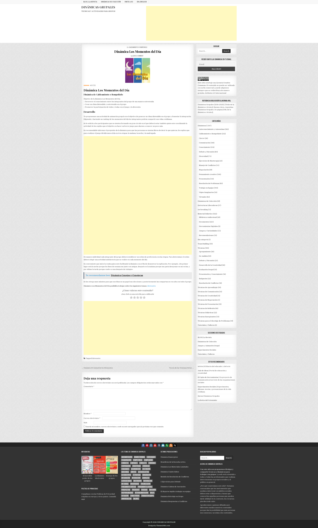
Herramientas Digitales (208, 226)
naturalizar (148, 481)
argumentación (127, 457)
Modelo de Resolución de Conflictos (175, 477)
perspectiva (126, 490)
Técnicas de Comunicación (208, 292)
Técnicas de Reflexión (206, 308)
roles (152, 493)
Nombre (88, 414)
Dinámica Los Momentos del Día (137, 51)
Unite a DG (129, 2)
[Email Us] (163, 445)
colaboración (126, 460)
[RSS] (171, 445)
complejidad (148, 460)
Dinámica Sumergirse (169, 457)
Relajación (203, 279)
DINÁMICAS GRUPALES (98, 7)
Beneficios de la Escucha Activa (173, 462)
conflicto (143, 463)
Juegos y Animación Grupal (208, 346)
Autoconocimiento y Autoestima (211, 129)
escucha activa (143, 472)
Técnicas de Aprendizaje (207, 287)
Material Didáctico (205, 214)
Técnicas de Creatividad (207, 296)
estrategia (136, 475)
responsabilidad (127, 493)
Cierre (201, 138)
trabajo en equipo (147, 496)
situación (125, 496)
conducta (125, 463)
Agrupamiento (205, 252)
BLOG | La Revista (90, 2)
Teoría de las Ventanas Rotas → (181, 368)
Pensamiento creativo (208, 174)
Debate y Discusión (206, 152)
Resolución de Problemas (209, 183)
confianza (134, 463)
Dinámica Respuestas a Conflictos (174, 501)
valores (136, 499)
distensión (151, 286)
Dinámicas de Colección (111, 2)
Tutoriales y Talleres (206, 325)
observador (135, 484)
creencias (146, 466)
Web (85, 423)
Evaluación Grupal (206, 270)
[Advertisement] (191, 23)
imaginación (147, 475)
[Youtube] (155, 445)
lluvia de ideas (126, 481)
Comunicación (204, 143)
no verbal (125, 484)
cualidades (125, 469)
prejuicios (135, 490)
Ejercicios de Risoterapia (209, 161)
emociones (125, 472)
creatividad (136, 466)
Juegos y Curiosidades (208, 231)
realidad (144, 490)
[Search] (175, 445)
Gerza (200, 396)
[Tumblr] (159, 445)
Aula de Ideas (203, 371)
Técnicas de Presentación (208, 304)
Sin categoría (203, 240)
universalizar (126, 499)
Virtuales (202, 197)
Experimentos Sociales (207, 350)
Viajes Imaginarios (206, 192)
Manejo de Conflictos (207, 165)
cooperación (126, 466)
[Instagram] (151, 445)
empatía (133, 472)
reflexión (152, 490)
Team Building (203, 244)
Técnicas (201, 248)
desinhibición (135, 469)
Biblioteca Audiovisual (208, 217)
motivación (137, 481)
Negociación (204, 170)
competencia (137, 460)
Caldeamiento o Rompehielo (138, 47)
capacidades (151, 457)
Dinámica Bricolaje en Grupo (172, 496)
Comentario (89, 386)
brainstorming (139, 457)
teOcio (200, 366)
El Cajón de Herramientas (208, 377)
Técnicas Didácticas (205, 313)
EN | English (142, 2)
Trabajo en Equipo (206, 188)
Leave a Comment (138, 56)
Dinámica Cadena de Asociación (173, 487)
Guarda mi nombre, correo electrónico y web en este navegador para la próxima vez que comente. (125, 427)
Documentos (204, 222)
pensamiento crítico (129, 487)
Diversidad (203, 156)
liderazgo (145, 478)
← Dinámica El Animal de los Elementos (97, 368)
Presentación (204, 179)
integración (126, 478)
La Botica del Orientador (207, 400)
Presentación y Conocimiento (210, 274)
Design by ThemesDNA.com (159, 526)
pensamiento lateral (145, 487)
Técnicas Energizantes (207, 317)
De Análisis (203, 256)
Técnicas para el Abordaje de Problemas (214, 321)
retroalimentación (141, 493)
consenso (152, 463)
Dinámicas (202, 126)
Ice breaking (203, 210)
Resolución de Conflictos (209, 283)
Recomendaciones (206, 235)
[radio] (131, 298)
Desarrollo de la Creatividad (210, 265)
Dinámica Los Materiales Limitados (174, 467)
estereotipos (126, 475)
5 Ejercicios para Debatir (171, 482)
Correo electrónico (92, 418)
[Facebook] (143, 445)
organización (145, 484)
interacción (136, 478)
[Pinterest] (147, 445)
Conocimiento (204, 147)
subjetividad (135, 496)
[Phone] (167, 445)
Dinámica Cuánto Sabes (170, 472)
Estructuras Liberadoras (208, 205)
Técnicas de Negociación (207, 300)
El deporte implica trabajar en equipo (176, 491)
